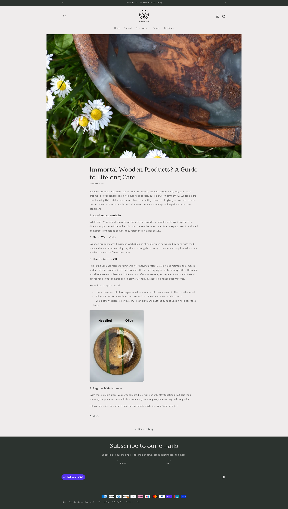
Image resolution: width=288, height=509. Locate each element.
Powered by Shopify (86, 502)
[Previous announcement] (62, 3)
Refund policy (117, 502)
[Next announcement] (225, 3)
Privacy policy (103, 502)
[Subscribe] (167, 463)
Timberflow (73, 502)
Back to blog (145, 429)
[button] (65, 16)
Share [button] (96, 416)
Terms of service (133, 502)
